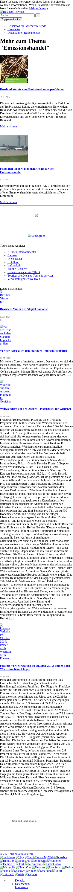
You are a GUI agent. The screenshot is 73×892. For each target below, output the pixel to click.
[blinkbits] (60, 857)
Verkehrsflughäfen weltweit (23, 278)
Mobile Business (17, 268)
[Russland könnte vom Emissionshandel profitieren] (14, 82)
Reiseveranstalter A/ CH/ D (23, 272)
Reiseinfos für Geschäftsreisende (26, 26)
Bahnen (12, 255)
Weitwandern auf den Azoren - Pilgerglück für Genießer (35, 408)
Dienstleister (14, 258)
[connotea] (54, 860)
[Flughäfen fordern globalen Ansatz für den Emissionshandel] (14, 161)
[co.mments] (39, 860)
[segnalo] (31, 874)
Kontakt (20, 880)
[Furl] (29, 857)
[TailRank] (7, 874)
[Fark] (20, 864)
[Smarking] (44, 870)
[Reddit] (67, 867)
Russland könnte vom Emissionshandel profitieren (32, 89)
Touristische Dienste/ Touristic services (30, 275)
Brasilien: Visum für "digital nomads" (24, 309)
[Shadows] (18, 870)
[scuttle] (5, 870)
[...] (2, 319)
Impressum (21, 887)
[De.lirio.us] (7, 864)
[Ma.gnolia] (7, 867)
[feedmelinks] (33, 864)
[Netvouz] (38, 867)
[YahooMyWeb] (43, 857)
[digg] (20, 857)
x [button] (47, 8)
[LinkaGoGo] (52, 864)
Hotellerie (13, 262)
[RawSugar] (53, 867)
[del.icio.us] (7, 857)
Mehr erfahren (37, 8)
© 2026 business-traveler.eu (16, 854)
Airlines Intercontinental (21, 252)
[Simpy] (31, 870)
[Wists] (19, 874)
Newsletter (13, 29)
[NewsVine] (23, 867)
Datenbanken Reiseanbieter (23, 32)
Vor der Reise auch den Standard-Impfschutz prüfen (33, 350)
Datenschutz (22, 883)
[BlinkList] (7, 860)
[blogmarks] (22, 860)
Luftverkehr (14, 265)
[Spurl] (57, 870)
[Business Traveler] (12, 11)
